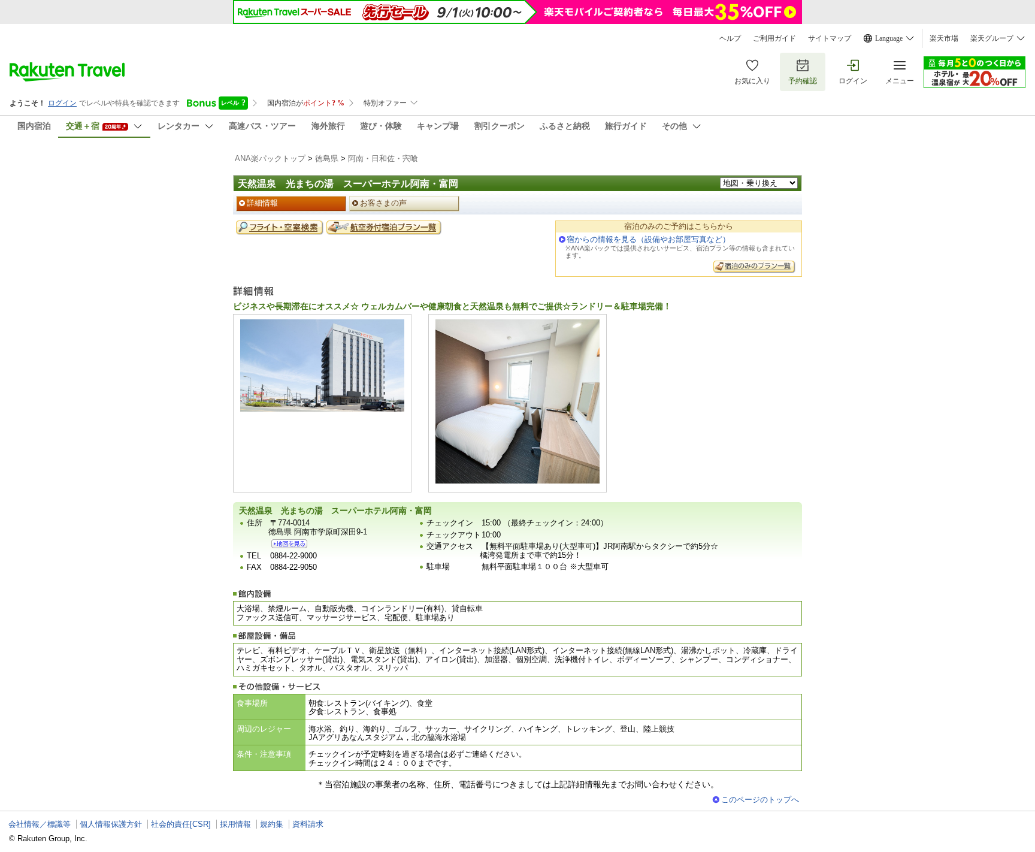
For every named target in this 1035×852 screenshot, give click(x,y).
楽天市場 (944, 38)
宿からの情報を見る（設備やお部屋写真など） (648, 239)
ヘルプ (730, 38)
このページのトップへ (760, 799)
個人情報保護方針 (111, 824)
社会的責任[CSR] (181, 824)
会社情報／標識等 (39, 824)
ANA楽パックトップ (270, 158)
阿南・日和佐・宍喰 (383, 158)
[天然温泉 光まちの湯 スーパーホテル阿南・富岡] (289, 543)
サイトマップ (829, 38)
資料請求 (307, 824)
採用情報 (235, 824)
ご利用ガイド (774, 38)
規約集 (271, 824)
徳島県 (326, 158)
